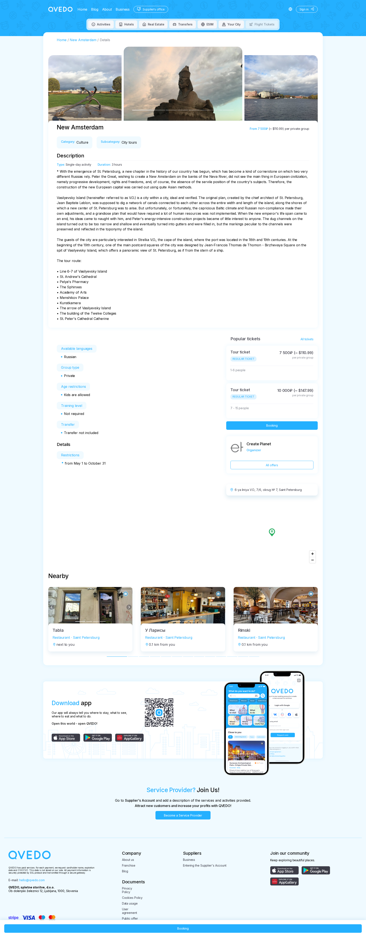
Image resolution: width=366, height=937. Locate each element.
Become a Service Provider (183, 815)
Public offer (130, 918)
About (107, 9)
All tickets (307, 339)
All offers (272, 465)
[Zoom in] (312, 554)
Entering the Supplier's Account (204, 865)
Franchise (128, 865)
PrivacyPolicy (127, 890)
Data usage (130, 903)
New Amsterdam (83, 40)
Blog (94, 9)
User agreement (129, 911)
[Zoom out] (312, 560)
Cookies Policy (132, 897)
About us (128, 859)
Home (82, 9)
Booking (272, 425)
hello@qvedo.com (32, 880)
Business (123, 9)
